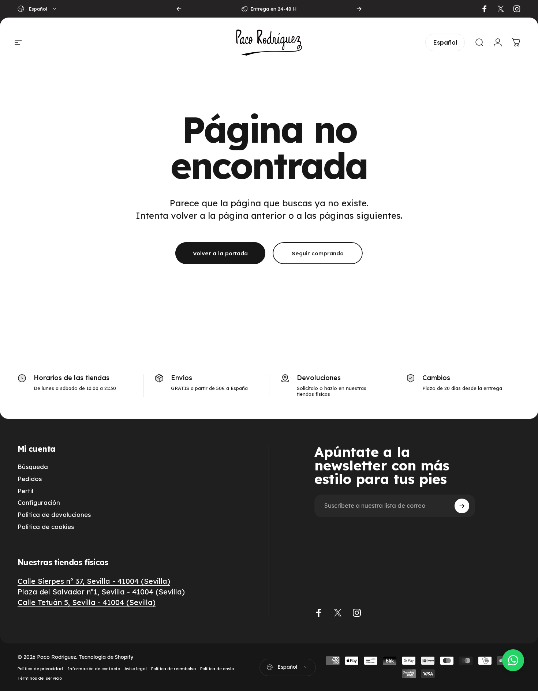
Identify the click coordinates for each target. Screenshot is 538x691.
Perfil (25, 491)
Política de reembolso (173, 668)
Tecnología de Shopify (106, 657)
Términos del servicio (40, 678)
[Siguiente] (359, 9)
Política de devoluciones (54, 514)
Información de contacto (93, 668)
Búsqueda (33, 466)
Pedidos (30, 478)
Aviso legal (135, 668)
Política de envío (217, 668)
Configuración (39, 502)
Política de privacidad (40, 668)
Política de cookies (46, 526)
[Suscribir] (462, 506)
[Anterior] (179, 9)
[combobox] (37, 9)
